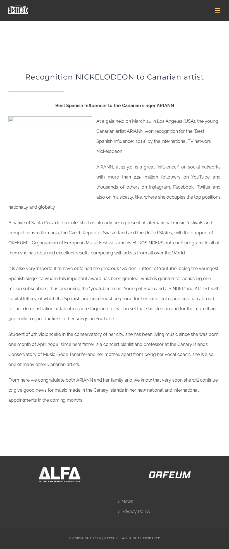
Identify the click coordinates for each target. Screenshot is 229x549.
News (127, 501)
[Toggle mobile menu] (218, 10)
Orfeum (112, 538)
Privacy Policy (136, 511)
